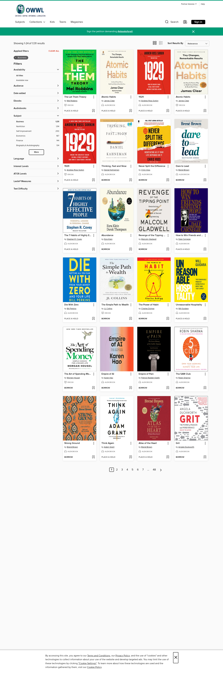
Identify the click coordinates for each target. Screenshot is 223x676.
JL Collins (108, 308)
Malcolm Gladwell (148, 239)
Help (203, 4)
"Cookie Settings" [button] (87, 663)
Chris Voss (145, 170)
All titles (19, 75)
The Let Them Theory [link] (75, 97)
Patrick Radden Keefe (150, 378)
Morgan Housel (73, 378)
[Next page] (161, 470)
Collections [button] (36, 22)
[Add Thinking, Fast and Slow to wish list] (130, 180)
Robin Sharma (184, 378)
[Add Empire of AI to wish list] (130, 388)
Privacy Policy (122, 655)
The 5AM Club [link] (183, 374)
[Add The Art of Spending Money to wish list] (93, 388)
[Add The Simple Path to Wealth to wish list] (130, 319)
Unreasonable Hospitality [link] (189, 304)
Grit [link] (178, 443)
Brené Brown (183, 170)
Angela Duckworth (186, 447)
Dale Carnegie (184, 239)
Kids (52, 22)
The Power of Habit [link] (149, 304)
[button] (189, 4)
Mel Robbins (72, 101)
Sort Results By (175, 43)
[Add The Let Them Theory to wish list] (93, 111)
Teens (62, 22)
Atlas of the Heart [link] (148, 443)
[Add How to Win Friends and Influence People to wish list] (205, 249)
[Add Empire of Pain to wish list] (168, 388)
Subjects (20, 22)
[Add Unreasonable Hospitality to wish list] (205, 319)
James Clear (109, 101)
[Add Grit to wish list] (205, 457)
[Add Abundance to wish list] (130, 249)
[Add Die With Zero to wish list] (93, 319)
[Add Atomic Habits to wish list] (130, 111)
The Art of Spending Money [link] (78, 374)
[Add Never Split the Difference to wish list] (168, 180)
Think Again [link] (107, 443)
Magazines (77, 22)
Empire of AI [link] (107, 374)
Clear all (54, 51)
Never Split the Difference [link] (152, 166)
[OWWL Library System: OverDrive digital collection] (30, 10)
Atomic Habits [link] (108, 97)
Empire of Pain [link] (146, 374)
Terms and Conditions (98, 655)
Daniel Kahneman (111, 170)
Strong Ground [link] (72, 443)
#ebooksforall (125, 31)
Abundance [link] (107, 235)
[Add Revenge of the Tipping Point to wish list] (168, 249)
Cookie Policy (94, 667)
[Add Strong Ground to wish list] (93, 457)
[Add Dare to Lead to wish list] (205, 180)
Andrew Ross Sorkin (149, 101)
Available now (22, 80)
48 (154, 469)
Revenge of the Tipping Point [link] (152, 235)
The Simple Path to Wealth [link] (115, 304)
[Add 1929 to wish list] (168, 111)
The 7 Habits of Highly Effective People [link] (78, 235)
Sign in (198, 22)
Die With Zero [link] (71, 304)
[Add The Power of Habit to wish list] (168, 319)
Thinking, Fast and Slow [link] (113, 166)
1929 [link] (141, 97)
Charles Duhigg (147, 308)
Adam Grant (109, 447)
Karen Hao (108, 378)
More (36, 152)
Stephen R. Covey (74, 239)
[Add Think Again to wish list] (130, 457)
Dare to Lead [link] (182, 166)
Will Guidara (183, 308)
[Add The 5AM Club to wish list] (205, 388)
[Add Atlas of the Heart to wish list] (168, 457)
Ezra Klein (108, 239)
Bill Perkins (71, 308)
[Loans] (185, 23)
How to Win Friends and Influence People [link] (190, 235)
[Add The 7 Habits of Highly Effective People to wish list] (93, 249)
